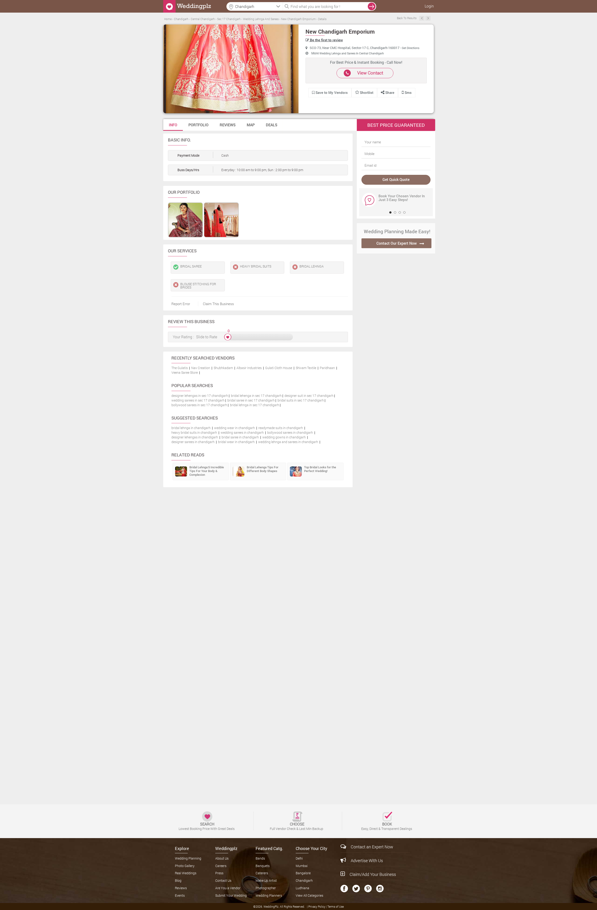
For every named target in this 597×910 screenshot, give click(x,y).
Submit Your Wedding (231, 895)
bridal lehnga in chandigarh (191, 428)
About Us (222, 858)
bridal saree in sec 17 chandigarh (251, 400)
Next (427, 18)
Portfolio (198, 124)
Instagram (380, 888)
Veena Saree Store (184, 372)
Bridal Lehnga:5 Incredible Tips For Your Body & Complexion (206, 471)
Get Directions (410, 48)
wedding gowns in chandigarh (284, 437)
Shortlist (366, 92)
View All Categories (309, 895)
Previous (421, 18)
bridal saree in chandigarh (240, 437)
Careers (220, 866)
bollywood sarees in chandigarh (290, 432)
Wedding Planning (188, 858)
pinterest (368, 888)
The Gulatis (179, 368)
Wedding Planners (269, 895)
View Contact (370, 73)
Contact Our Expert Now (396, 243)
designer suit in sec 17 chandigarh (309, 395)
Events (180, 895)
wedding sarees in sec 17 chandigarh (198, 400)
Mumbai (302, 866)
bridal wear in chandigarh (236, 442)
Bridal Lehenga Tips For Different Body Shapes (262, 469)
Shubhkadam (223, 368)
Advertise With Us (367, 860)
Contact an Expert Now (372, 847)
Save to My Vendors (331, 92)
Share (389, 92)
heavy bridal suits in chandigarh (194, 432)
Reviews (228, 124)
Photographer (266, 888)
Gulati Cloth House (278, 368)
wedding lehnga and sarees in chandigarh (288, 442)
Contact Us (223, 880)
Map (251, 124)
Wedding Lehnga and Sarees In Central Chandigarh (351, 53)
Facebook (344, 888)
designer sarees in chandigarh (193, 442)
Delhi (299, 858)
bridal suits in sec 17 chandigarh (301, 400)
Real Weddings (185, 873)
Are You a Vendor (227, 888)
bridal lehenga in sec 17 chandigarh (256, 395)
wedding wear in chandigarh (234, 428)
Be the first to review (326, 40)
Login (429, 6)
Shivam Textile (306, 368)
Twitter (356, 888)
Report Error (180, 303)
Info (173, 124)
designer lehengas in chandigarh (194, 437)
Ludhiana (302, 888)
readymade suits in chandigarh (280, 428)
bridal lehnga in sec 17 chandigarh (254, 405)
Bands (260, 858)
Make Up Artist (266, 880)
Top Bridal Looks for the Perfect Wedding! (320, 469)
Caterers (262, 873)
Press (219, 873)
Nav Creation (200, 368)
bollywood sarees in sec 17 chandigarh (199, 405)
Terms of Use (335, 906)
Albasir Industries (249, 368)
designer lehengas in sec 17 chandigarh (199, 395)
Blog (178, 880)
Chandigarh (304, 880)
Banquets (263, 866)
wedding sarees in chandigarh (242, 432)
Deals (271, 124)
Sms (408, 92)
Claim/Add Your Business (373, 874)
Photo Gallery (184, 866)
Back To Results (407, 18)
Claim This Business (218, 303)
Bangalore (303, 873)
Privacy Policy (317, 906)
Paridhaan (327, 368)
